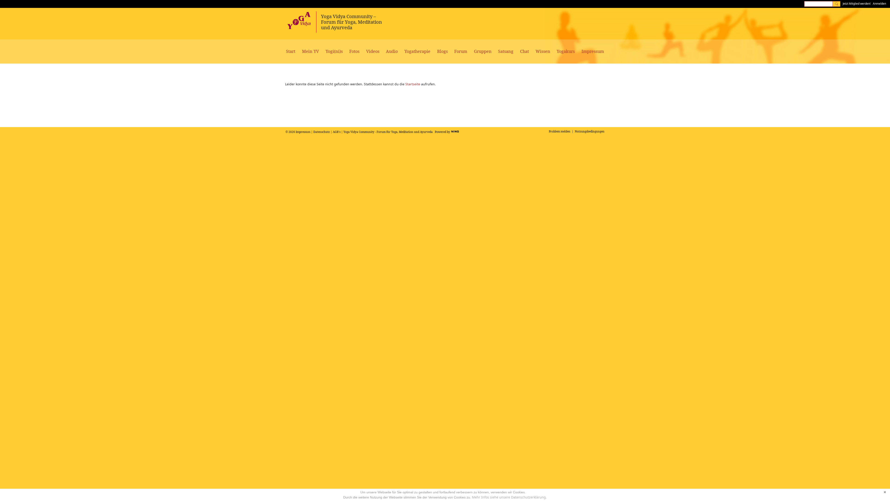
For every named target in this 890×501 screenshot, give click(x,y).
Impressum (303, 132)
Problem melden (559, 131)
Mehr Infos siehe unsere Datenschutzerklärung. (509, 497)
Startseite (412, 84)
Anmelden (879, 4)
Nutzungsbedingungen (589, 131)
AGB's (336, 132)
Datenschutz (321, 132)
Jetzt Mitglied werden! (857, 4)
